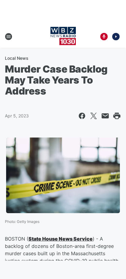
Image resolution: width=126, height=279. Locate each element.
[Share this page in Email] (105, 116)
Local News (16, 58)
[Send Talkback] (104, 36)
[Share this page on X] (93, 116)
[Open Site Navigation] (8, 36)
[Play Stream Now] (116, 36)
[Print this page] (117, 116)
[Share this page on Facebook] (82, 116)
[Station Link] (63, 36)
